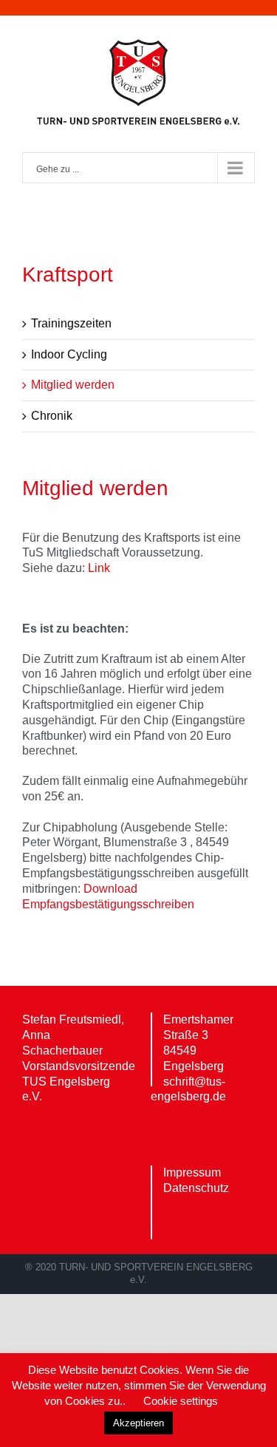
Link (99, 568)
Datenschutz (196, 1188)
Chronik (51, 415)
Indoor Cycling (69, 354)
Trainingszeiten (71, 323)
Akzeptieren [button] (138, 1423)
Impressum (192, 1172)
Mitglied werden (72, 384)
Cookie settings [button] (180, 1401)
